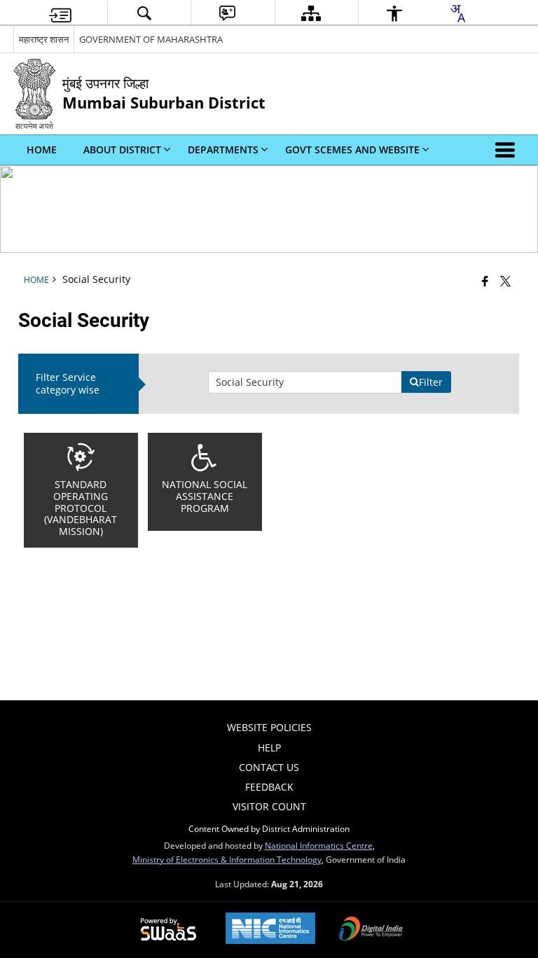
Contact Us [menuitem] (269, 767)
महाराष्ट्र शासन (44, 39)
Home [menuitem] (42, 149)
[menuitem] (60, 14)
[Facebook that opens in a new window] (485, 280)
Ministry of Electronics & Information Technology (227, 859)
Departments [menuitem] (223, 149)
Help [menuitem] (269, 747)
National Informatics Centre (319, 845)
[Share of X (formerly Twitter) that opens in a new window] (505, 280)
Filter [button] (431, 382)
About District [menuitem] (122, 149)
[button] (508, 150)
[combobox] (457, 13)
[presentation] (304, 382)
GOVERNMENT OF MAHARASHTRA (151, 39)
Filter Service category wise (67, 383)
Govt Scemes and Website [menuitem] (352, 149)
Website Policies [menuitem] (269, 727)
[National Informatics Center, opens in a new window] (270, 929)
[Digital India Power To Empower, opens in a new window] (371, 930)
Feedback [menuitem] (269, 786)
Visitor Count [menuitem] (269, 806)
